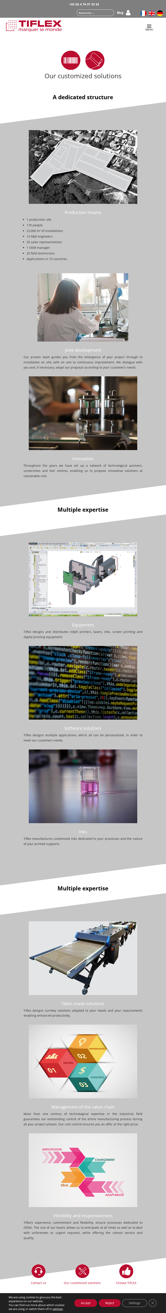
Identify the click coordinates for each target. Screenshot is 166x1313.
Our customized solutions (82, 1283)
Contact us (38, 1283)
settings (58, 1309)
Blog (120, 13)
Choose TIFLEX (126, 1283)
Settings (134, 1303)
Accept (86, 1303)
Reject (109, 1303)
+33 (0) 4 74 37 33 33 (84, 4)
